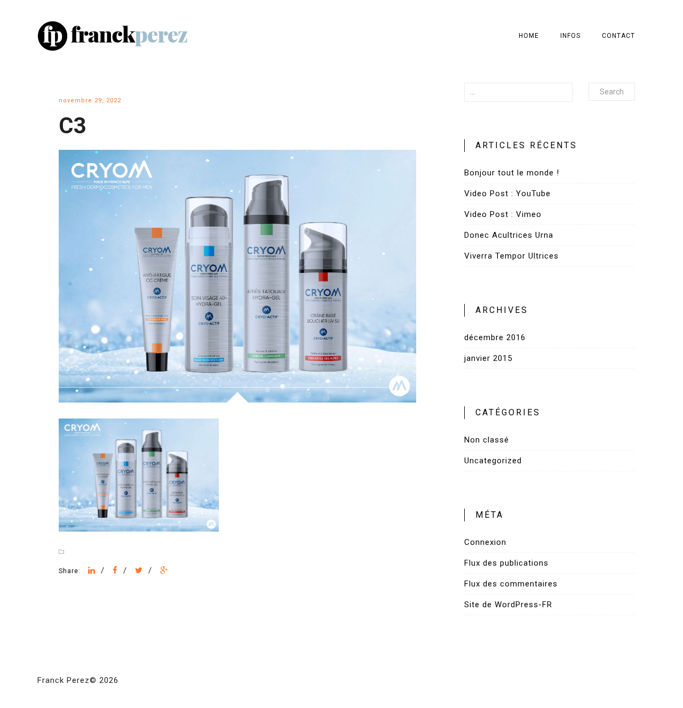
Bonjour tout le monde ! (511, 173)
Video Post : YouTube (507, 193)
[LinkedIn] (92, 570)
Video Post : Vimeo (503, 214)
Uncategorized (493, 460)
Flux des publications (506, 563)
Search (612, 91)
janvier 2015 (488, 358)
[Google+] (164, 570)
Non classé (486, 440)
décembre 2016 (495, 337)
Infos (570, 35)
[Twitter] (139, 570)
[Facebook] (115, 570)
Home (529, 35)
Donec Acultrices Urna (508, 235)
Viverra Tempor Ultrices (511, 256)
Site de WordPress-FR (508, 604)
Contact (618, 35)
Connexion (485, 542)
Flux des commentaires (511, 584)
